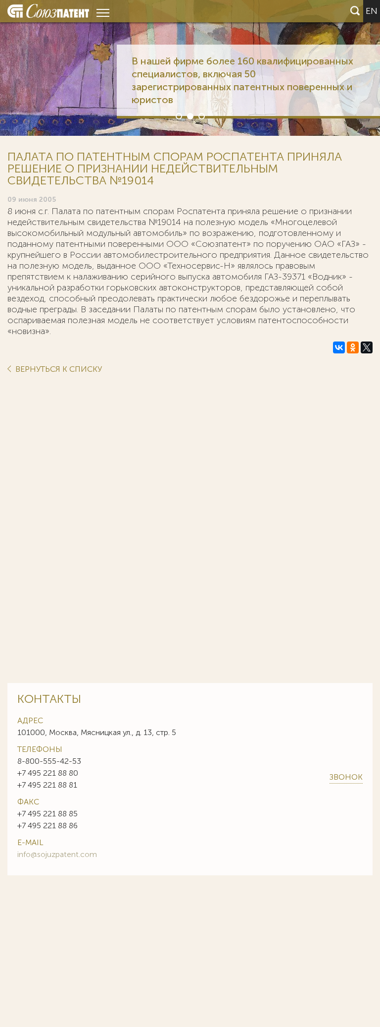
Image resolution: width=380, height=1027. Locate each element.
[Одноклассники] (353, 347)
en (372, 10)
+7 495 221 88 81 (47, 785)
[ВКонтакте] (339, 347)
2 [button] (189, 115)
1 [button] (178, 115)
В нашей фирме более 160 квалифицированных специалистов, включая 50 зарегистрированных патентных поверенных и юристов (242, 80)
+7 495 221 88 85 (47, 813)
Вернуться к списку (57, 369)
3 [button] (200, 115)
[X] (367, 347)
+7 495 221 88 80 (47, 773)
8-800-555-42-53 (49, 761)
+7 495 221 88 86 (47, 825)
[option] (190, 68)
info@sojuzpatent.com (57, 854)
